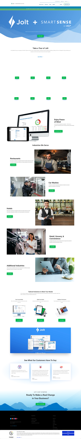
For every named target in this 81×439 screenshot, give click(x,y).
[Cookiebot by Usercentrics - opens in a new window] (11, 437)
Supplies (54, 4)
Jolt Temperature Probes (64, 69)
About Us (54, 418)
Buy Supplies (33, 421)
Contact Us (66, 1)
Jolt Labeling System (48, 69)
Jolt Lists (17, 69)
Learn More (13, 164)
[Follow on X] (17, 418)
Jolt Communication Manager (64, 89)
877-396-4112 (15, 425)
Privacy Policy (55, 427)
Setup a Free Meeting (40, 404)
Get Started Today (58, 131)
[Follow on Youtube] (12, 418)
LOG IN (61, 4)
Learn (17, 77)
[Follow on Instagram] (16, 418)
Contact (54, 421)
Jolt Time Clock (48, 89)
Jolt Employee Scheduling (32, 89)
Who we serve (41, 4)
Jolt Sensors (33, 69)
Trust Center (54, 424)
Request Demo (33, 418)
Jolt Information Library (16, 89)
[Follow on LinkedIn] (10, 418)
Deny (68, 434)
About (50, 4)
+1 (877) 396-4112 (57, 1)
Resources (46, 4)
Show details (19, 437)
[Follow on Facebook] (14, 418)
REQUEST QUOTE (67, 4)
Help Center (62, 1)
